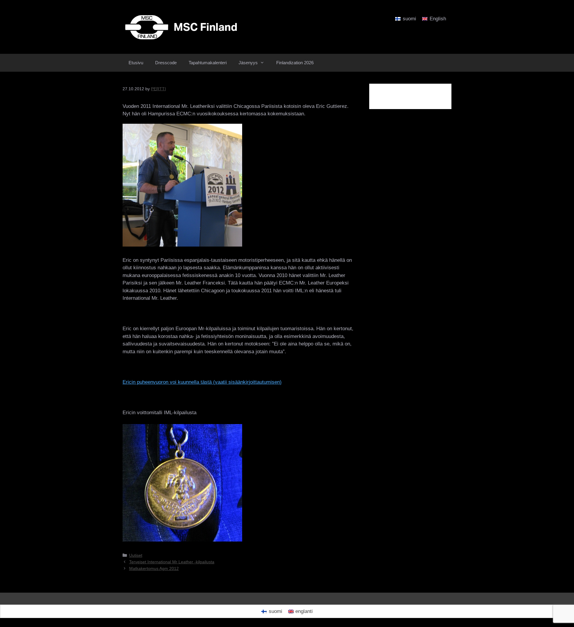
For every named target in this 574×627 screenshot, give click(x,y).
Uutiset (135, 555)
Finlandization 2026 (295, 62)
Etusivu (136, 62)
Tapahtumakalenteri (208, 62)
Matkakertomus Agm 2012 (154, 568)
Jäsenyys (248, 62)
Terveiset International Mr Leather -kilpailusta (171, 561)
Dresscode (166, 62)
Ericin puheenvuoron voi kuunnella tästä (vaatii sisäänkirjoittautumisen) (202, 382)
